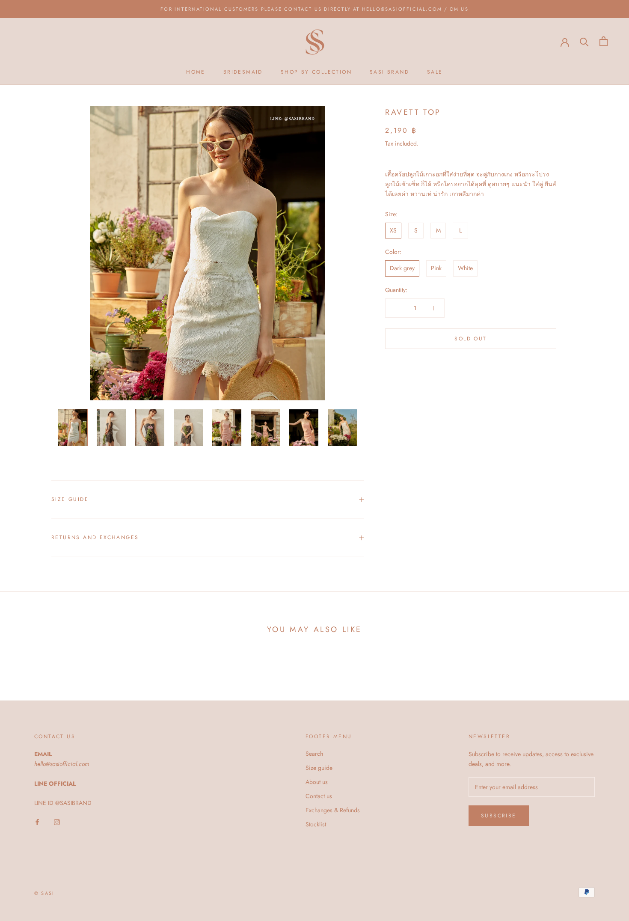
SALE (435, 72)
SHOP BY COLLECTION (316, 72)
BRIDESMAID (243, 72)
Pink (436, 268)
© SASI (44, 893)
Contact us (319, 796)
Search (314, 753)
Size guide (319, 767)
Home (195, 72)
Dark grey (402, 268)
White (465, 268)
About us (317, 782)
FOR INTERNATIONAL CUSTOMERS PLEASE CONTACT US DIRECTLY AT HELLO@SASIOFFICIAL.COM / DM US (314, 9)
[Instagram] (57, 822)
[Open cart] (603, 41)
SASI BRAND (389, 72)
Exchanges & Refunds (333, 810)
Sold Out (470, 339)
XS (393, 230)
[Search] (584, 41)
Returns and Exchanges (95, 537)
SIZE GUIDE (70, 499)
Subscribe (498, 816)
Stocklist (316, 824)
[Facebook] (37, 822)
